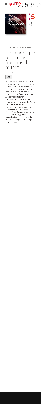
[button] (6, 4)
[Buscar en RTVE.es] (34, 4)
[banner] (20, 4)
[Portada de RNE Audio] (20, 4)
